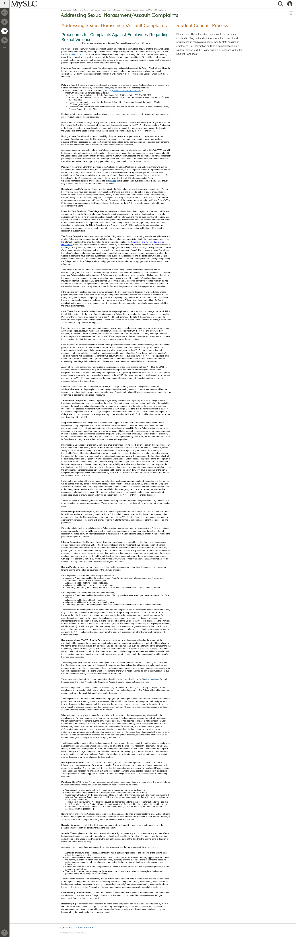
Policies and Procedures (83, 9)
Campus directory (83, 927)
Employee (67, 9)
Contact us (66, 927)
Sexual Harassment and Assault (108, 9)
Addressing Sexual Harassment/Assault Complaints (144, 9)
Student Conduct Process (202, 25)
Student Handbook (150, 679)
